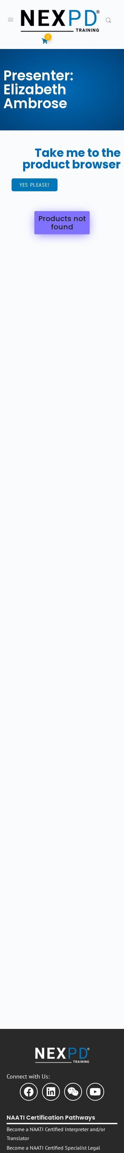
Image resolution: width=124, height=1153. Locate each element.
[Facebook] (29, 1092)
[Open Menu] (11, 19)
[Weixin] (73, 1092)
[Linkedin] (51, 1092)
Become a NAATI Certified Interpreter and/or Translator (56, 1133)
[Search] (110, 19)
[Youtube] (95, 1092)
